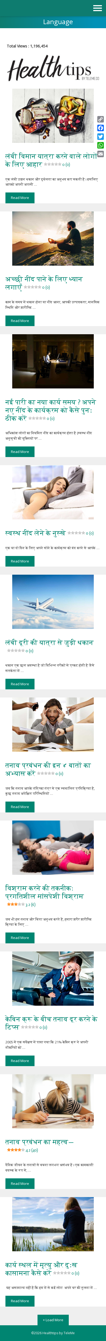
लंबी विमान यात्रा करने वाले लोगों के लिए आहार (51, 160)
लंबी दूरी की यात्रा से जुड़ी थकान (49, 645)
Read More (20, 197)
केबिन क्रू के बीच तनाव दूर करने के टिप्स (51, 1023)
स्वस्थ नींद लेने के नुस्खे (49, 533)
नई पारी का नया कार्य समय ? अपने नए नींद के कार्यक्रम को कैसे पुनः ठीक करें (50, 410)
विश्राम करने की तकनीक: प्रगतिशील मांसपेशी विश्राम (44, 895)
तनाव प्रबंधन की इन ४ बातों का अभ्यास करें (48, 769)
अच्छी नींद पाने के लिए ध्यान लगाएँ (44, 283)
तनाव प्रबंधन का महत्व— (39, 1145)
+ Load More (53, 1319)
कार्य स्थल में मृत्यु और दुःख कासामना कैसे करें (42, 1269)
